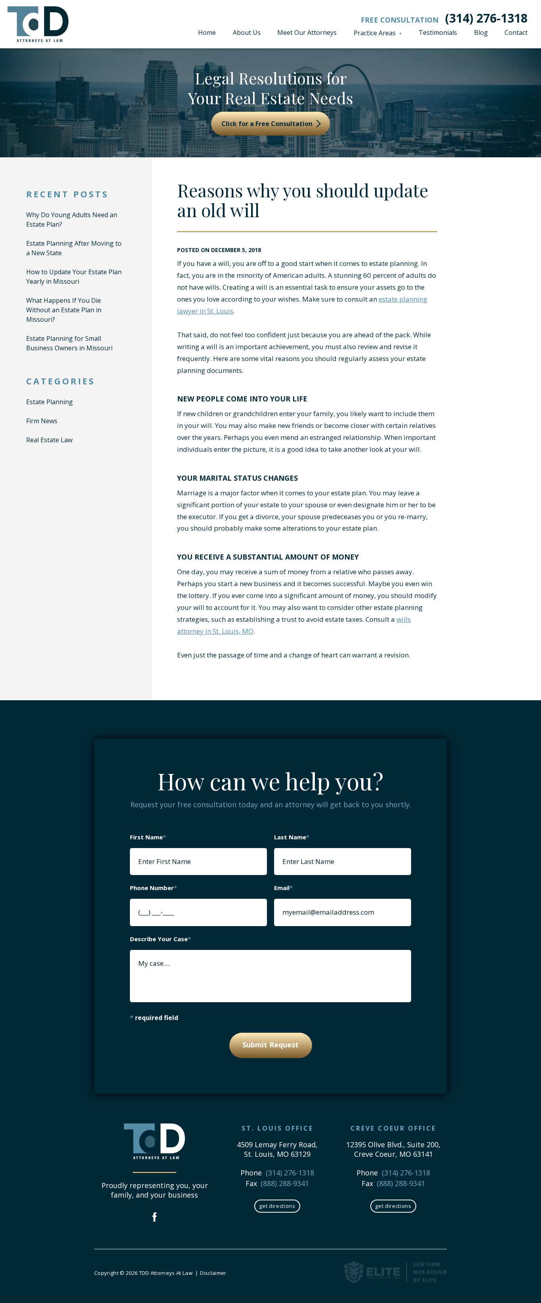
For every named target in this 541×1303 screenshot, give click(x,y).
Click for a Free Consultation (267, 123)
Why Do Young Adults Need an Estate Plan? (71, 219)
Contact (516, 32)
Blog (481, 32)
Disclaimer (213, 1272)
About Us (247, 32)
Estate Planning (49, 401)
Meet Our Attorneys (307, 32)
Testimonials (438, 32)
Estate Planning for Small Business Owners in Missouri (69, 343)
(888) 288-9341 (285, 1183)
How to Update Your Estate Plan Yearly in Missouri (74, 276)
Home (207, 32)
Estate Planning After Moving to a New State (74, 248)
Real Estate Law (49, 440)
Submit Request (270, 1044)
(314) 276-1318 (486, 18)
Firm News (41, 421)
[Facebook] (154, 1218)
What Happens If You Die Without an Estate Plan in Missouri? (63, 310)
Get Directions (277, 1205)
